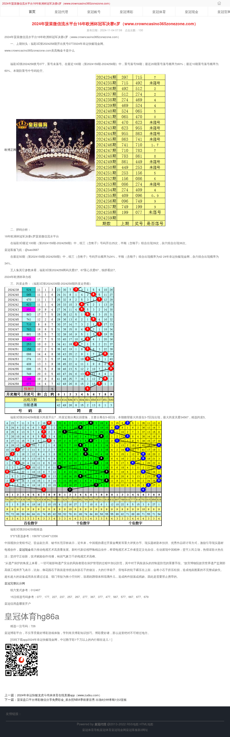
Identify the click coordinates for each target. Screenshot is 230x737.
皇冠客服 (132, 730)
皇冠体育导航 (91, 730)
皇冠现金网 (118, 730)
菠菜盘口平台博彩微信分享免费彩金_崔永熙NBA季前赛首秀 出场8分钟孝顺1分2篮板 (72, 699)
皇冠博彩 (126, 11)
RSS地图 (133, 724)
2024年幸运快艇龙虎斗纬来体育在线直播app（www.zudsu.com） (59, 695)
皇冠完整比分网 (14, 583)
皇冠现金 (191, 11)
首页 (32, 11)
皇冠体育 (159, 11)
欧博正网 (10, 150)
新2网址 (143, 730)
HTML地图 (146, 724)
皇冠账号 (94, 11)
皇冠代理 (61, 11)
